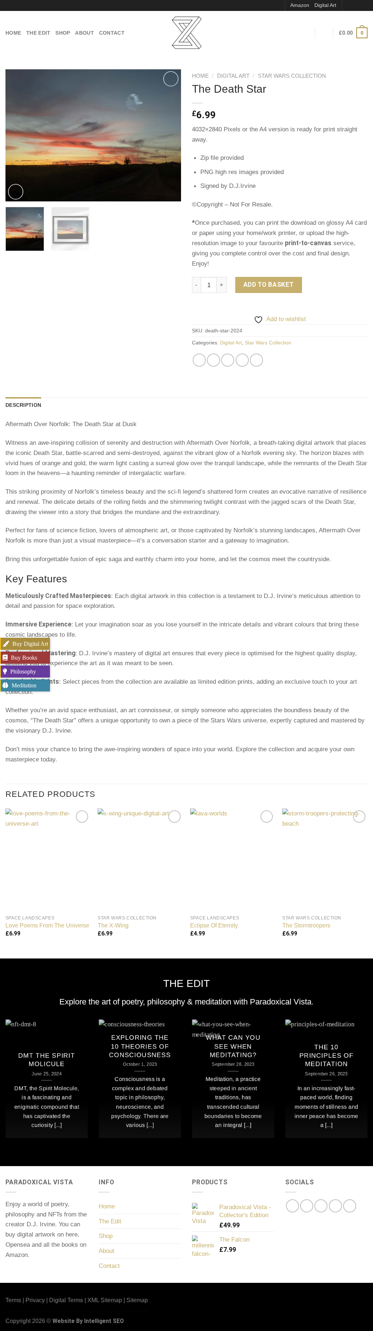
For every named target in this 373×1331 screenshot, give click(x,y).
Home (13, 33)
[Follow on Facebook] (348, 5)
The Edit (38, 33)
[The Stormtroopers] (325, 860)
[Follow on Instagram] (356, 5)
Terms (13, 1300)
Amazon (299, 5)
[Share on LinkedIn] (256, 360)
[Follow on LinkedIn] (349, 1205)
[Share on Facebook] (199, 360)
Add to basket (268, 284)
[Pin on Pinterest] (242, 360)
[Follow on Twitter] (320, 1205)
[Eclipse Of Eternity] (232, 860)
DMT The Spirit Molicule (46, 1060)
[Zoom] (15, 191)
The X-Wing (113, 925)
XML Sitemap (104, 1300)
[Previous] (18, 135)
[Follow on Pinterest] (363, 5)
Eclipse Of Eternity (214, 925)
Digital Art (325, 5)
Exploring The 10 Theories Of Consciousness (140, 1046)
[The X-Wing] (140, 860)
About (84, 33)
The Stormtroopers (306, 925)
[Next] (168, 135)
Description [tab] (23, 405)
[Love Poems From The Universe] (48, 860)
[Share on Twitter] (213, 360)
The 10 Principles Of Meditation (326, 1055)
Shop (62, 33)
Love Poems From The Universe (47, 925)
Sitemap (137, 1300)
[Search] (277, 5)
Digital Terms (66, 1300)
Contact (112, 33)
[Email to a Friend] (227, 360)
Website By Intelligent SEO (88, 1321)
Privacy (35, 1300)
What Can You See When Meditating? (233, 1046)
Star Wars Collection (292, 76)
